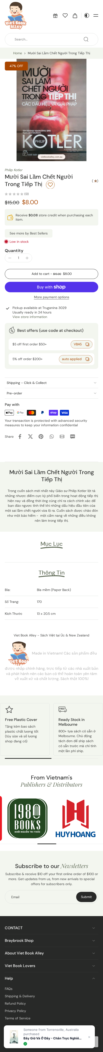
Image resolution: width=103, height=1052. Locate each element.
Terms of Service (17, 1018)
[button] (55, 15)
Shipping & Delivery (20, 996)
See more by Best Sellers (29, 233)
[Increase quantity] (27, 258)
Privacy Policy (15, 1011)
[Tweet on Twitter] (30, 436)
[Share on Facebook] (20, 436)
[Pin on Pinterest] (41, 436)
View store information (29, 317)
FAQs (8, 989)
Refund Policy (15, 1003)
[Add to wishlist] (50, 184)
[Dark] (85, 15)
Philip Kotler (14, 170)
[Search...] (86, 39)
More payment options (51, 297)
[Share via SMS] (72, 436)
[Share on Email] (62, 436)
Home (17, 53)
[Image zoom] (51, 110)
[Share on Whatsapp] (51, 436)
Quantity (14, 250)
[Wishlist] (65, 15)
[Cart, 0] (75, 15)
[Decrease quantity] (10, 258)
